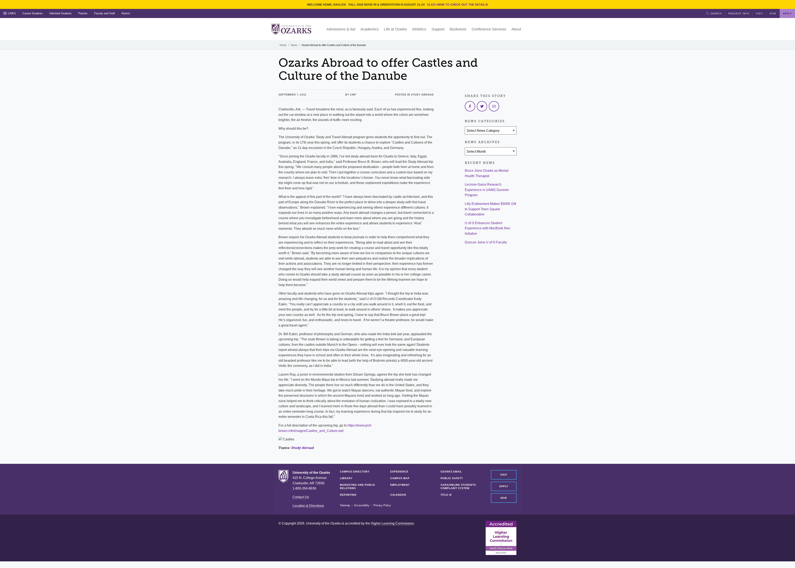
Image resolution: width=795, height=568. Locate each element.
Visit (759, 13)
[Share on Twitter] (482, 106)
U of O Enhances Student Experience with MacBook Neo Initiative (487, 228)
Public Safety (452, 478)
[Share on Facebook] (470, 106)
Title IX (446, 494)
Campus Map (400, 478)
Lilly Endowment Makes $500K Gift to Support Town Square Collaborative (490, 209)
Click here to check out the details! (457, 4)
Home (283, 45)
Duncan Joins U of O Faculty (486, 242)
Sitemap (345, 505)
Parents (83, 13)
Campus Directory (355, 471)
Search (716, 13)
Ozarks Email (451, 471)
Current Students (32, 13)
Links (12, 13)
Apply (503, 486)
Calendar (398, 494)
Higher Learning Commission (392, 523)
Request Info (738, 13)
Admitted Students (60, 13)
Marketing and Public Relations (357, 486)
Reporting (348, 494)
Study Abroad (302, 448)
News (294, 45)
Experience (399, 471)
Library (346, 478)
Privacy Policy (382, 505)
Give (773, 13)
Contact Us (301, 497)
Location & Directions (308, 506)
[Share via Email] (494, 106)
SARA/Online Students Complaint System (458, 486)
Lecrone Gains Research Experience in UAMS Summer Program (487, 190)
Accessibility (361, 505)
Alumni (126, 13)
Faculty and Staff (104, 13)
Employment (400, 484)
